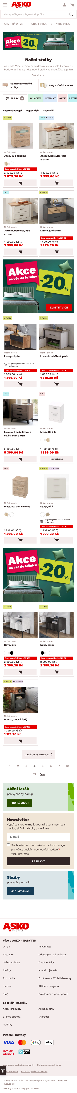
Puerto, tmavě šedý (15, 718)
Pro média (9, 978)
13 (34, 774)
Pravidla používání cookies (34, 1071)
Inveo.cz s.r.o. (9, 1084)
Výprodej (43, 1016)
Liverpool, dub (12, 354)
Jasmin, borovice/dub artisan (53, 156)
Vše (42, 774)
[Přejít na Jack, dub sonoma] (20, 136)
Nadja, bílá (46, 505)
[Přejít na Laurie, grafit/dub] (56, 211)
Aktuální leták (46, 1008)
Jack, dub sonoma (15, 154)
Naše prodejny (11, 962)
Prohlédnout (20, 802)
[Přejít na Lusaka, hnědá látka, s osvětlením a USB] (20, 412)
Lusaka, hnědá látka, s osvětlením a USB (17, 432)
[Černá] (11, 653)
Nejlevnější (32, 110)
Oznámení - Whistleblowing (54, 978)
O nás (6, 946)
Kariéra (7, 986)
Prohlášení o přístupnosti (53, 994)
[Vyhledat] (72, 14)
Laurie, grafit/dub (50, 229)
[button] (3, 1070)
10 (67, 766)
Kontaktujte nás (47, 970)
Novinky (50, 98)
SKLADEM (35, 98)
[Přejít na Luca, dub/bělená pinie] (56, 337)
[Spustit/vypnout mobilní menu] (5, 5)
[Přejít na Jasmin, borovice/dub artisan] (56, 136)
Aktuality (8, 954)
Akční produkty (12, 1008)
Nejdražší (48, 110)
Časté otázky (46, 962)
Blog (5, 994)
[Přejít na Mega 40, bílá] (56, 412)
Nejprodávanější (12, 110)
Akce (62, 98)
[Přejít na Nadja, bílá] (56, 487)
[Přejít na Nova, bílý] (20, 625)
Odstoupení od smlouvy (52, 954)
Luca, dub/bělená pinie (54, 354)
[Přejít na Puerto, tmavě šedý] (20, 700)
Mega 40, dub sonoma (17, 505)
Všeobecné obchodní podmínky (18, 1065)
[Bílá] (11, 164)
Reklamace (44, 946)
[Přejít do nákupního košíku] (72, 5)
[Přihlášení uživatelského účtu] (64, 5)
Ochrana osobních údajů (49, 1065)
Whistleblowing (10, 1071)
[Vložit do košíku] (20, 183)
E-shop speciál (11, 1016)
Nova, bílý (10, 643)
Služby (7, 970)
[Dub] (6, 164)
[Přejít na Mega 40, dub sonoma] (20, 487)
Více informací (20, 853)
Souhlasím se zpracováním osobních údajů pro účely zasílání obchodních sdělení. (38, 847)
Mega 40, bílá (48, 430)
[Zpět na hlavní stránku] (21, 5)
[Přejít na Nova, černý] (56, 625)
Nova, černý (47, 643)
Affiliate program (48, 986)
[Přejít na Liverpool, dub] (20, 337)
